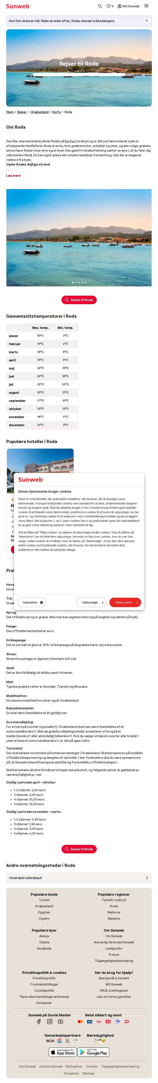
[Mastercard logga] (80, 1023)
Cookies (92, 1066)
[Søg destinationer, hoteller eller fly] (100, 6)
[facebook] (39, 1023)
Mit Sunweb (114, 984)
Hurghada (44, 948)
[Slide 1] (73, 282)
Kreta (114, 906)
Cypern (44, 918)
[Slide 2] (76, 282)
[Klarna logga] (99, 1023)
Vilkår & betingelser (114, 990)
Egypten (44, 912)
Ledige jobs (114, 948)
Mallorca (114, 912)
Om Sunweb (114, 936)
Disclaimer (44, 1003)
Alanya (44, 936)
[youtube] (60, 1023)
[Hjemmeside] (17, 6)
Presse (114, 955)
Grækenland (44, 906)
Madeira (114, 918)
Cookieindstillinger (44, 984)
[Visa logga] (90, 1023)
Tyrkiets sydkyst (114, 900)
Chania (44, 942)
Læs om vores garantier (114, 997)
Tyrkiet (44, 900)
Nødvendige (90, 602)
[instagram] (50, 1023)
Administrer (30, 602)
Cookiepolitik (44, 990)
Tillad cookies (123, 602)
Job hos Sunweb (51, 1066)
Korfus (70, 141)
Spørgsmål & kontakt (113, 978)
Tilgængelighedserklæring (114, 961)
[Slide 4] (82, 282)
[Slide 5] (85, 282)
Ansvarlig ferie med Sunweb (114, 942)
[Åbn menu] (146, 6)
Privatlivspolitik (44, 978)
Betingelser (74, 1066)
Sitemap (88, 1073)
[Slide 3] (79, 282)
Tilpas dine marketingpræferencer (44, 997)
